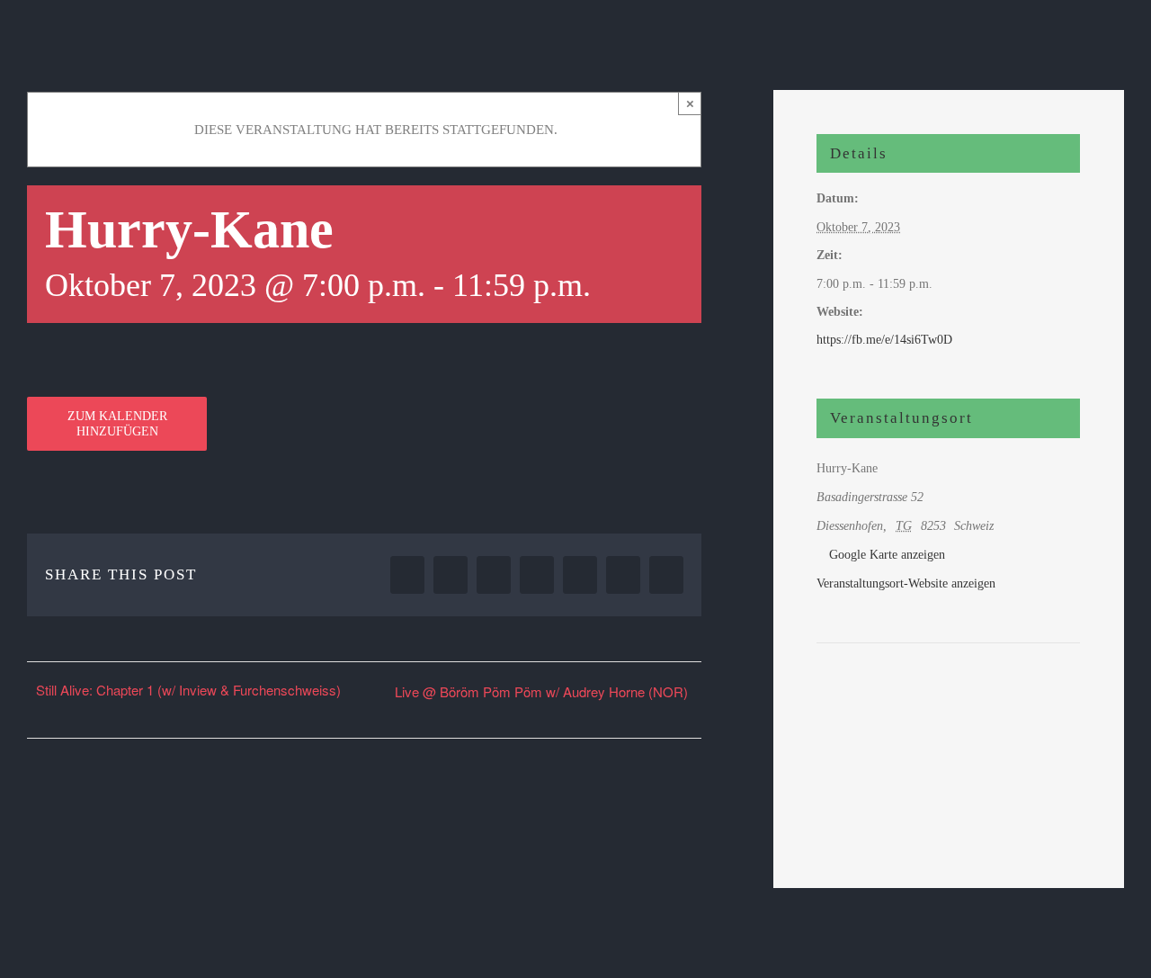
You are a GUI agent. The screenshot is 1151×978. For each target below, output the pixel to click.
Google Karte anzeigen (887, 554)
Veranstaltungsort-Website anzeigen (905, 583)
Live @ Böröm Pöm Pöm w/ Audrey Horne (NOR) (541, 691)
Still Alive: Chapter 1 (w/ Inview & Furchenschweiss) (188, 689)
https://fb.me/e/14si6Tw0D (884, 339)
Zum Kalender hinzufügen (117, 423)
